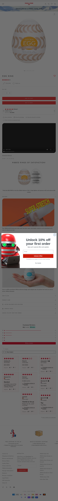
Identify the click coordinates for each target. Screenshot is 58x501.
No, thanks (38, 263)
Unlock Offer (38, 256)
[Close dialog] (55, 235)
